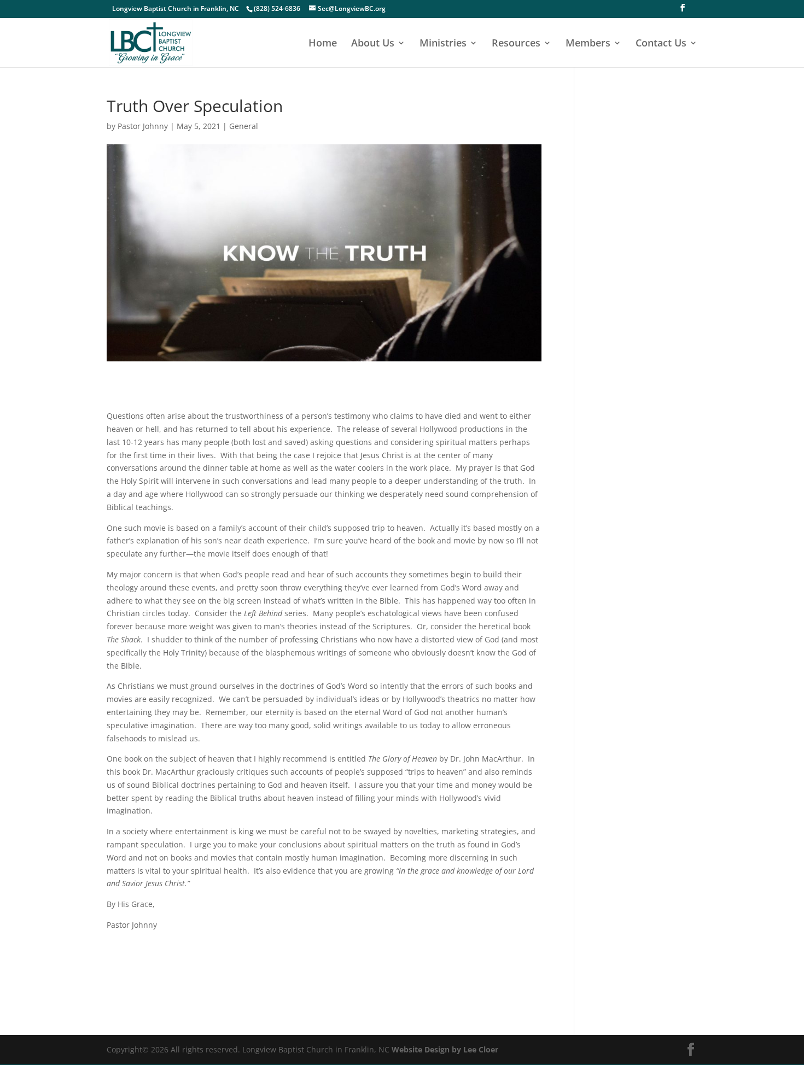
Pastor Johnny (143, 126)
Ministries (443, 44)
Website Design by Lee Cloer (445, 1049)
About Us (372, 44)
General (243, 126)
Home (322, 44)
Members (588, 44)
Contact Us (661, 44)
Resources (516, 44)
